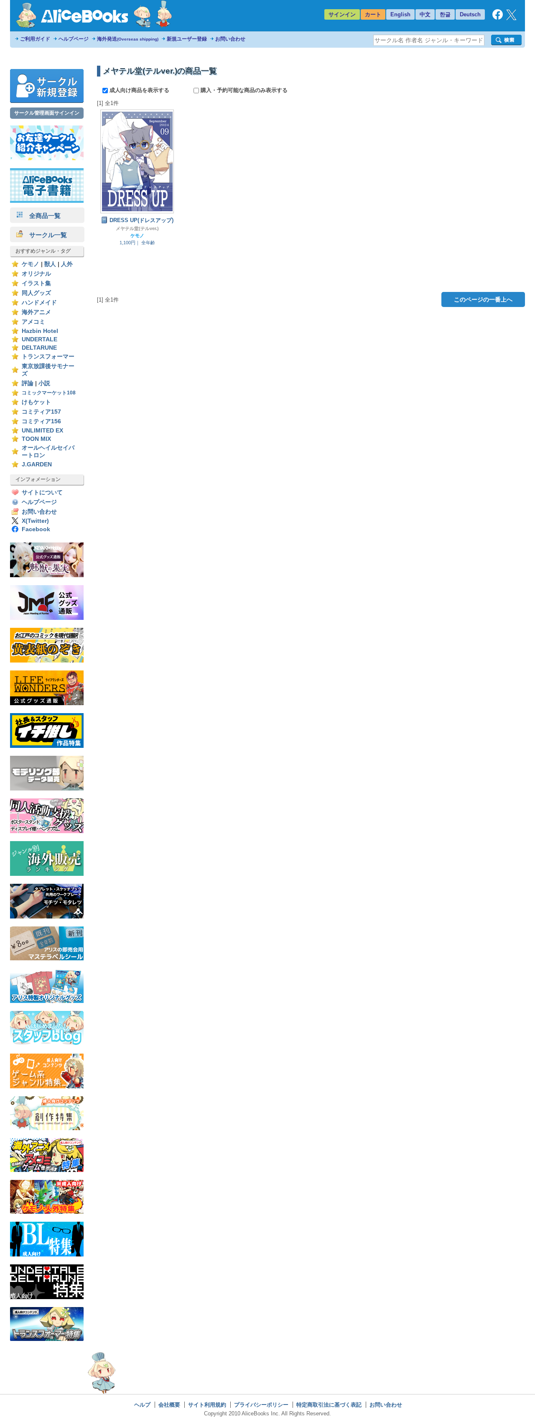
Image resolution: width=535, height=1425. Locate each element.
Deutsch (470, 14)
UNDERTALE (39, 339)
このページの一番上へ (483, 299)
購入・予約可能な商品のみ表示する (243, 90)
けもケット (36, 402)
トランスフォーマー (48, 356)
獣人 (50, 264)
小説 (44, 383)
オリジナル (36, 274)
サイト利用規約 (207, 1405)
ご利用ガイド (35, 39)
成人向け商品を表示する (139, 90)
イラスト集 (36, 283)
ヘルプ (142, 1405)
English (400, 14)
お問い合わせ (230, 39)
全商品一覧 (42, 215)
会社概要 (169, 1405)
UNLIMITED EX (42, 430)
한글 (445, 14)
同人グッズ (36, 293)
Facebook (36, 529)
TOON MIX (36, 439)
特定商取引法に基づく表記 (329, 1405)
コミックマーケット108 (49, 393)
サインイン (342, 14)
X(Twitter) (35, 521)
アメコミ (33, 322)
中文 (425, 14)
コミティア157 (41, 412)
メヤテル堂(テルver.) (137, 228)
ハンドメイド (39, 302)
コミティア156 (41, 421)
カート (373, 14)
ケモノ (30, 264)
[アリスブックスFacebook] (497, 18)
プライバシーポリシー (261, 1405)
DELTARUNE (39, 348)
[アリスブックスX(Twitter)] (511, 18)
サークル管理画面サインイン (46, 113)
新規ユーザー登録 (187, 39)
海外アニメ (36, 312)
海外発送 (127, 39)
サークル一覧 (45, 234)
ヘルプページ (74, 39)
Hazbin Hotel (40, 331)
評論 (27, 383)
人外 (67, 264)
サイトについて (42, 492)
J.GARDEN (37, 464)
